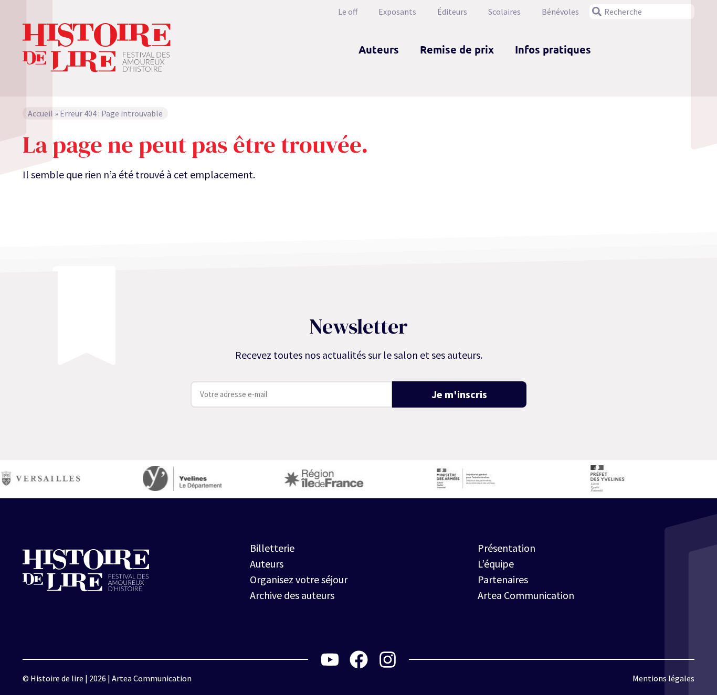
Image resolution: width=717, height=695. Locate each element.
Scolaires (504, 11)
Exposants (397, 11)
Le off (347, 11)
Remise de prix (457, 49)
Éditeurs (452, 11)
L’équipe (496, 563)
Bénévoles (560, 11)
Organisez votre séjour (298, 579)
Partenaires (503, 579)
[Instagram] (387, 659)
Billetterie (272, 547)
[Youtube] (329, 659)
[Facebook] (358, 659)
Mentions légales (663, 678)
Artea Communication (526, 595)
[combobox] (641, 11)
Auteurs (378, 49)
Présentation (506, 547)
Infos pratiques (553, 49)
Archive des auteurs (292, 595)
